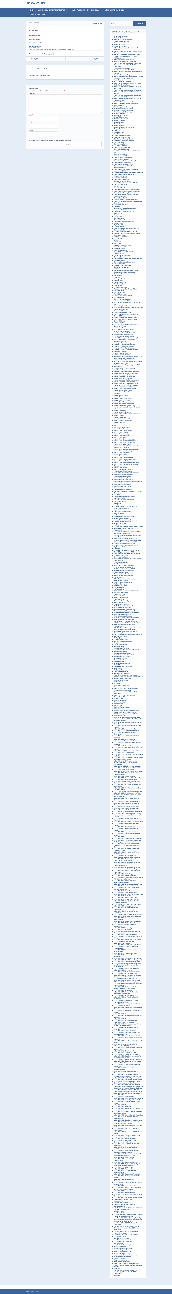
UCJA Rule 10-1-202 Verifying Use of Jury (127, 751)
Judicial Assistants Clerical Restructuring (126, 380)
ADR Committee (119, 58)
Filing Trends (118, 285)
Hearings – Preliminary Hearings (124, 346)
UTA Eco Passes (119, 1211)
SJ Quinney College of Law (122, 663)
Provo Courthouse (119, 602)
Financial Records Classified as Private (125, 289)
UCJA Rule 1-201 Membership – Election (126, 729)
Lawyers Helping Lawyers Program (124, 496)
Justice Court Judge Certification (124, 442)
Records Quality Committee (122, 614)
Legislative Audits (119, 498)
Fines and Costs (119, 290)
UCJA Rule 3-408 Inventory (122, 929)
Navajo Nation (118, 537)
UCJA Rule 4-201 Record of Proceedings (126, 968)
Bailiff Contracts (119, 105)
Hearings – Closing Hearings (122, 343)
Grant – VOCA (118, 328)
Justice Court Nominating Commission (126, 449)
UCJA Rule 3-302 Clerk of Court (124, 896)
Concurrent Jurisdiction (121, 179)
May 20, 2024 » (95, 59)
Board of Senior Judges (121, 115)
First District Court (120, 292)
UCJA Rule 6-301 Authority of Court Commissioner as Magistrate (125, 1141)
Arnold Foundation (119, 80)
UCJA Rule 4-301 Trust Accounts (124, 1014)
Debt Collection (119, 218)
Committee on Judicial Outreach (124, 164)
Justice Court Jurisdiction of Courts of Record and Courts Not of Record (128, 446)
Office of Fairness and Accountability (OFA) (127, 540)
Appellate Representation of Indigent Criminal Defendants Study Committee (128, 77)
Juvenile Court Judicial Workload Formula (126, 473)
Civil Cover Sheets (119, 142)
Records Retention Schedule (123, 616)
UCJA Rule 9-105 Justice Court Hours (125, 1186)
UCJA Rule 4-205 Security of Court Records (127, 1004)
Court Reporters (119, 203)
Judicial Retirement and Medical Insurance (127, 414)
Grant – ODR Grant (120, 316)
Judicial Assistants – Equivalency (124, 375)
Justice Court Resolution (121, 456)
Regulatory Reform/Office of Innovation (126, 617)
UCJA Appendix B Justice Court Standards (127, 717)
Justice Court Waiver (120, 467)
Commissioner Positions (121, 159)
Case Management (120, 134)
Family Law (117, 277)
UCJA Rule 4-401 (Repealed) (122, 1019)
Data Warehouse (119, 216)
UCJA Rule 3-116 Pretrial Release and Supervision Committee (125, 881)
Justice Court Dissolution (122, 434)
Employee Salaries (119, 260)
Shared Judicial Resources (122, 660)
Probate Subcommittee (121, 592)
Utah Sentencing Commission (123, 1241)
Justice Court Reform (120, 454)
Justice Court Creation (121, 432)
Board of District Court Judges (123, 108)
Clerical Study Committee (122, 147)
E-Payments (117, 242)
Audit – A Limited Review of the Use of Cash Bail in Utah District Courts (127, 84)
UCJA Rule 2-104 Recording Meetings (125, 779)
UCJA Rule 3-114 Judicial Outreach (125, 875)
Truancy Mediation (120, 715)
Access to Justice (119, 44)
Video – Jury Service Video (122, 1253)
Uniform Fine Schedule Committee (124, 1204)
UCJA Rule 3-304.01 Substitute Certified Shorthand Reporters (126, 901)
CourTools (117, 206)
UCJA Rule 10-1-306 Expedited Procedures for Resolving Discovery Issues (128, 758)
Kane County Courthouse (122, 488)
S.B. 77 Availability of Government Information (128, 634)
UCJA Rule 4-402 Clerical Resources (125, 1031)
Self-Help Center (119, 646)
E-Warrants (117, 243)
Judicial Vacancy (119, 415)
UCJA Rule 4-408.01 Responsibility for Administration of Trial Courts (126, 1045)
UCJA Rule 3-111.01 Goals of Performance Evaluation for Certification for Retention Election (127, 845)
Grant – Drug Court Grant (122, 306)
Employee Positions (120, 257)
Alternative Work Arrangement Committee (127, 63)
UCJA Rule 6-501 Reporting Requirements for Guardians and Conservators (128, 1151)
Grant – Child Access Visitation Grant (125, 301)
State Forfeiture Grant (121, 671)
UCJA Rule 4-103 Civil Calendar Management (128, 960)
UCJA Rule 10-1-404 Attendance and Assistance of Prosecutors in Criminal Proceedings (125, 762)
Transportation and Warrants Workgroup (126, 710)
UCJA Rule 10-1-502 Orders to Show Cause (127, 766)
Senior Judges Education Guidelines (125, 655)
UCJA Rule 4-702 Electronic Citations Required (128, 1098)
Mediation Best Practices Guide (124, 516)
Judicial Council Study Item (122, 398)
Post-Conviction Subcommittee (124, 570)
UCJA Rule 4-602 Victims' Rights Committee (128, 1078)
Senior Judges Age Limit (121, 648)
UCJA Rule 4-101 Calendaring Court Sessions (128, 958)
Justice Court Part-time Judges (123, 451)
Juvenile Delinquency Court (122, 478)
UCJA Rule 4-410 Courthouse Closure (126, 1051)
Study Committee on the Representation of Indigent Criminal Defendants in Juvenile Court (128, 675)
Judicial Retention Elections (122, 412)
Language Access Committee (123, 489)
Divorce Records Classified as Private (125, 231)
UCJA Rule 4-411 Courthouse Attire (125, 1052)
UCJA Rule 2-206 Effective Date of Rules (126, 806)
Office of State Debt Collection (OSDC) (126, 545)
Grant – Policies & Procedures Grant (125, 317)
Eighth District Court (120, 250)
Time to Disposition (120, 697)
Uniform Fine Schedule (121, 1202)
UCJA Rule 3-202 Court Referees (124, 891)
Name (31, 115)
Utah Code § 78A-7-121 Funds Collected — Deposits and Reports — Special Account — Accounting (127, 1227)
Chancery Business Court (122, 137)
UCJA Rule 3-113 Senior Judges (124, 874)
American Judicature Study (122, 68)
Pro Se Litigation (119, 587)
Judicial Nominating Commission (124, 403)
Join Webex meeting (35, 46)
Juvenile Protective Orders (122, 484)
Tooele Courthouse (120, 702)
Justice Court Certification (122, 429)
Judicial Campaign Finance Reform (124, 387)
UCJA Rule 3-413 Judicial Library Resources (127, 939)
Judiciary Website (119, 422)
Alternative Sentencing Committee (125, 61)
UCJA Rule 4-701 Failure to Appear (124, 1096)
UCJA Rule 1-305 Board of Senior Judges (126, 746)
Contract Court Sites (120, 184)
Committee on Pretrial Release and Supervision (128, 172)
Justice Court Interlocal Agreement (125, 440)
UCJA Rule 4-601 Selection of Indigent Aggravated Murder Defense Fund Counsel (127, 1075)
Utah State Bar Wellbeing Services (124, 1245)
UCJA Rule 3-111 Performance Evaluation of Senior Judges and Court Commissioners (127, 841)
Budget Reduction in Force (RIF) (124, 127)
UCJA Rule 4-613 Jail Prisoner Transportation (128, 1093)
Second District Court (121, 639)
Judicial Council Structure (122, 397)
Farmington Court (119, 279)
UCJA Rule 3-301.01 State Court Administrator (128, 894)
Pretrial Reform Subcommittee (123, 575)
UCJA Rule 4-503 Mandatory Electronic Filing (128, 1059)
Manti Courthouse (119, 513)
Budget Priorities (119, 125)
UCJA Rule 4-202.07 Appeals (123, 990)
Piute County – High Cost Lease (124, 565)
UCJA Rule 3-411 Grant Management (125, 934)
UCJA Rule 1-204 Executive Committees (126, 730)
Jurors (116, 424)
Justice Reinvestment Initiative (123, 469)
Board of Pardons (119, 113)
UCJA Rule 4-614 (119, 1095)
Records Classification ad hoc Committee (126, 612)
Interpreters (118, 366)
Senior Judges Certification (122, 653)
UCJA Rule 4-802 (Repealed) (122, 1105)
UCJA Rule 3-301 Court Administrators (126, 892)
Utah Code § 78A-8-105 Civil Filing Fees (126, 1234)
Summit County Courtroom (122, 678)
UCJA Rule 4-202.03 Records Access (125, 973)
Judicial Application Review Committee (126, 373)
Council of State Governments (123, 188)
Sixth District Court (120, 661)
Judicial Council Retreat (121, 395)
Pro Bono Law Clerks (120, 585)
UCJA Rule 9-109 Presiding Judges (124, 1192)
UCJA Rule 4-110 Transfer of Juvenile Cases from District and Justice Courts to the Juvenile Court (127, 964)
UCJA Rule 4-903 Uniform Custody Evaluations (128, 1115)
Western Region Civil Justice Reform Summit (128, 1265)
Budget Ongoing (119, 122)
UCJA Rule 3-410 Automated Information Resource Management (127, 932)
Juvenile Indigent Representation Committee (128, 481)
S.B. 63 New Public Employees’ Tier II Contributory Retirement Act (125, 632)
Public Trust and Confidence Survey (125, 606)
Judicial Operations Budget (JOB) (124, 405)
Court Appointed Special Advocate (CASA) (127, 189)
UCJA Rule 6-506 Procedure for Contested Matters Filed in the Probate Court (127, 1154)
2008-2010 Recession (121, 36)
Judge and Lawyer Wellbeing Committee (126, 371)
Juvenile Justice (119, 483)
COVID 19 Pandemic (120, 210)
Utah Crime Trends (120, 1236)
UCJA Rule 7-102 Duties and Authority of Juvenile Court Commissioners (127, 1164)
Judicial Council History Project (123, 390)
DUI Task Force (118, 238)
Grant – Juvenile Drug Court (122, 312)
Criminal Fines (118, 213)
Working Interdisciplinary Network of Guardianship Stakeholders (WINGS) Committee (125, 1271)
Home (31, 10)
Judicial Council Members (114, 10)
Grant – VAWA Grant (120, 326)
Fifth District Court (120, 284)
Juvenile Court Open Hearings (123, 474)
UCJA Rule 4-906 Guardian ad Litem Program (128, 1120)
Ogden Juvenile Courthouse (122, 547)
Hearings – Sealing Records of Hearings (126, 349)
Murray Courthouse (120, 523)
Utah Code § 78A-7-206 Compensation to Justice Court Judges (127, 1232)
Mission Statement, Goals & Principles (126, 520)
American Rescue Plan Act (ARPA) (124, 70)
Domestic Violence (120, 235)
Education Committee (121, 247)
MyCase (116, 525)
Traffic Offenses (119, 703)
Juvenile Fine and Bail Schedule (123, 479)
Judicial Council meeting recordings (52, 10)
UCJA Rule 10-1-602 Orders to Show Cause (127, 768)
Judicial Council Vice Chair (122, 400)
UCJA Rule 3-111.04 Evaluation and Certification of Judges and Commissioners (127, 856)
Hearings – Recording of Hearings (124, 348)
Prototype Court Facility (121, 601)
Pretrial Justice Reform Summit (123, 574)
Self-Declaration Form (120, 644)
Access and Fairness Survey (122, 41)
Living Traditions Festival (121, 508)
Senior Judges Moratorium (122, 656)
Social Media (118, 668)
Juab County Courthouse (122, 370)
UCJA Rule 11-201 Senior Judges (124, 769)
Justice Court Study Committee (124, 461)
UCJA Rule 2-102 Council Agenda (124, 776)
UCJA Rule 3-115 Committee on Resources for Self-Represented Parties (128, 878)
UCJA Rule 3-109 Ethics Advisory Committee (128, 838)
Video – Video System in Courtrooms (125, 1255)
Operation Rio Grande (121, 555)
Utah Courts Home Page (32, 1291)
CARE (116, 130)
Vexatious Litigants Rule (121, 1250)
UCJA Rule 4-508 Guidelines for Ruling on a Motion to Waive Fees (127, 1062)
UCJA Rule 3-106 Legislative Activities (126, 832)
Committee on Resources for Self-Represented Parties (124, 175)
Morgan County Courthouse (122, 521)
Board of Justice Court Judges (123, 110)
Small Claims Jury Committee (123, 666)
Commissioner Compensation (123, 157)
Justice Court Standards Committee (125, 459)
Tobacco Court (118, 698)
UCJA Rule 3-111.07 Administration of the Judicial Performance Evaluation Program (127, 868)
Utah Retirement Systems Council (124, 1240)
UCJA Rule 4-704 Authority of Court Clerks (127, 1100)
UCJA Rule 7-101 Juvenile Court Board (126, 1162)
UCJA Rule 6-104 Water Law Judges (125, 1138)
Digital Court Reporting (121, 225)
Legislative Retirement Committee (124, 499)
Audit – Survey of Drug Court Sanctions (126, 103)
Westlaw (116, 1267)
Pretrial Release (119, 577)
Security (116, 643)
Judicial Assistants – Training (123, 378)
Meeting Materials (34, 35)
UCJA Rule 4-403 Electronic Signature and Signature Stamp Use (127, 1033)
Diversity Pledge (119, 226)
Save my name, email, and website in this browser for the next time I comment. (50, 140)
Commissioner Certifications (123, 156)
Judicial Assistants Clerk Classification (126, 383)
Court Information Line (121, 198)
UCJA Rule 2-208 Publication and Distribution (128, 811)
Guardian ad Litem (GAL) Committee (125, 333)
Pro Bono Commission (121, 584)
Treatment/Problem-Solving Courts (125, 712)
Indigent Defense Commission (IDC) (125, 360)
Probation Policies (119, 596)
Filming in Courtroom (120, 287)
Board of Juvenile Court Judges (123, 112)
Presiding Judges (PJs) (121, 572)
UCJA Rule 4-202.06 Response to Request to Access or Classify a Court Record (128, 987)
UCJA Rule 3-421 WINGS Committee (125, 953)
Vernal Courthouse (120, 1246)
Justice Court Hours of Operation (124, 439)
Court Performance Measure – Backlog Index (128, 201)
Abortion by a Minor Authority (123, 39)
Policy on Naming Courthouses (123, 567)
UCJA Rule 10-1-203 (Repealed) (124, 752)
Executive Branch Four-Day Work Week (126, 270)
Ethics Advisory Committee (122, 265)
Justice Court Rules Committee (123, 457)
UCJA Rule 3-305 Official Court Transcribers (127, 904)
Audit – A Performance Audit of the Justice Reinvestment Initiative (127, 96)
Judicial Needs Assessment (122, 402)
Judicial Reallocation (120, 410)
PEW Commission (119, 564)
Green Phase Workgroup (121, 331)
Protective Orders (119, 599)
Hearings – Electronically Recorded (124, 344)
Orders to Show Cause (121, 557)
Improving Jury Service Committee (124, 358)
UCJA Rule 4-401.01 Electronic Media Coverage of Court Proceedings (125, 1021)
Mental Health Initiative (121, 518)
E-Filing (116, 240)
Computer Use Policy (120, 177)
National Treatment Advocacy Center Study (127, 535)
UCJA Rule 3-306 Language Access (125, 906)
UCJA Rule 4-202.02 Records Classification (127, 972)
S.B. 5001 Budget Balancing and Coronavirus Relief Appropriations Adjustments (127, 628)
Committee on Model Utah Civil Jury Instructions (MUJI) (125, 166)
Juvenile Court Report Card (122, 476)
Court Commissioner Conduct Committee (127, 191)
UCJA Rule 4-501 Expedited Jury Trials (126, 1054)
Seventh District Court (121, 658)
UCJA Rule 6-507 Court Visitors (124, 1157)
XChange (117, 1275)
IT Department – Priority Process (124, 368)
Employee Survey (119, 263)
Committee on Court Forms (122, 162)
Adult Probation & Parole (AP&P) (124, 59)
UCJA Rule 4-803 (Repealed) (122, 1106)
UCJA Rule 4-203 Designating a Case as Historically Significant (126, 1001)
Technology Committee (121, 685)
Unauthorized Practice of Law (123, 1199)
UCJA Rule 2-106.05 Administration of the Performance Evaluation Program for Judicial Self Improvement (127, 794)
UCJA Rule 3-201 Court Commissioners (126, 886)
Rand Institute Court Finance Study (125, 609)
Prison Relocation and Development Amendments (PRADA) (125, 579)
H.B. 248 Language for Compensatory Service (128, 338)
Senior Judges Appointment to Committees (127, 650)
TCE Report (117, 683)
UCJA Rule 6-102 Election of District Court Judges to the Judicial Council (127, 1136)
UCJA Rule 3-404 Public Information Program (128, 923)
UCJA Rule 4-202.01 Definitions (124, 970)
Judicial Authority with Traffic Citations (126, 385)
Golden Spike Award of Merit (123, 296)
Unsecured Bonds (119, 1206)
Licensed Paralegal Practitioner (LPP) (125, 506)
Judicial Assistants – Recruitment (124, 376)
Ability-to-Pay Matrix (120, 38)
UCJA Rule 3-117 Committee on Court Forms (128, 884)
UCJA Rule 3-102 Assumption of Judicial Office (128, 821)
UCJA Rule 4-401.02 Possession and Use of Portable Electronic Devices (127, 1024)
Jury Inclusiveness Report (122, 427)
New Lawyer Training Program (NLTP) (125, 538)
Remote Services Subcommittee (124, 619)
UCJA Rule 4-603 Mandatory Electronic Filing (128, 1079)
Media (116, 515)
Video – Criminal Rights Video (123, 1251)
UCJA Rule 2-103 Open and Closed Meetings (128, 778)
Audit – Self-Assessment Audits (124, 102)
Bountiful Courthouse (121, 117)
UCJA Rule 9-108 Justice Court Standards (127, 1191)
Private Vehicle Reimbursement (123, 582)
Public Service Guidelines (121, 604)
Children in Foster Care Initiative (124, 140)
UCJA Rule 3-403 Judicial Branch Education (127, 921)
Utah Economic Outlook (121, 1238)
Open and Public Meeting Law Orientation (127, 553)
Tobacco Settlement (120, 700)
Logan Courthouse (120, 510)
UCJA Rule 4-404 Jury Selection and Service (127, 1036)
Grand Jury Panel (119, 297)
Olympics (117, 548)
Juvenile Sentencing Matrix (122, 486)
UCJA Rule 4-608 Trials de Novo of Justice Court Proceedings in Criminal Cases (127, 1082)
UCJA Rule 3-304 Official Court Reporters (127, 899)
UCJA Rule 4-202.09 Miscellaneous (125, 995)
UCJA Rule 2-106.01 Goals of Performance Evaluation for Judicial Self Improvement (127, 782)
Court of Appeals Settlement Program (126, 199)
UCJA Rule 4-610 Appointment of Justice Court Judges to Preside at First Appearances (128, 1090)
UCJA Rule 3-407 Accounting (123, 928)
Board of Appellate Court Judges (124, 107)
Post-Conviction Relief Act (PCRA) (124, 569)
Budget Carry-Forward (121, 118)
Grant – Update (119, 322)
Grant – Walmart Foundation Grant (124, 329)
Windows (117, 1268)
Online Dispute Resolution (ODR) (124, 552)
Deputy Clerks (118, 223)
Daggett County (119, 215)
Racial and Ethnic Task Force (122, 607)
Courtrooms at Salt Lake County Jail (125, 208)
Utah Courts (97, 23)
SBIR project (118, 638)
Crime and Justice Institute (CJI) (124, 211)
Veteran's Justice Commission (123, 1248)
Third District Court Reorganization (125, 695)
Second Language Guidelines (123, 641)
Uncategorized (49, 54)
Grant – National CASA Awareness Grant (127, 314)
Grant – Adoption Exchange (122, 299)
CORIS (116, 186)
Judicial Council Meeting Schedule (85, 10)
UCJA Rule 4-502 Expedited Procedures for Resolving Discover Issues (127, 1056)
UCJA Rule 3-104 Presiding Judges (124, 827)
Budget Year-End (119, 129)
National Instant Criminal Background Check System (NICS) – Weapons (127, 532)
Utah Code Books (119, 1213)
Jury (115, 425)
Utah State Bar (118, 1243)
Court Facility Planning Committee (124, 193)
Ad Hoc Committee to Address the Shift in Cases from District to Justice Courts (127, 55)
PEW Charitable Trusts (121, 562)
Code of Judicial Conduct (121, 149)
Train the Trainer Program (122, 707)
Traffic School (118, 705)
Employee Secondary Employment (124, 262)
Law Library (117, 494)
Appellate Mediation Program (123, 75)
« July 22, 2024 (34, 59)
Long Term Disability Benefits (123, 511)
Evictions (117, 269)
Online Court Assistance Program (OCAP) (127, 550)
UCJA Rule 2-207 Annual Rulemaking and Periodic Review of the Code (126, 809)
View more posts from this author (39, 75)
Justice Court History (120, 437)
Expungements (118, 275)
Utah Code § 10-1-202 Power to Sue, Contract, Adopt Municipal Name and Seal (128, 1215)
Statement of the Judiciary (122, 673)
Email (30, 123)
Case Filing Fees (119, 132)
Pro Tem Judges (119, 589)
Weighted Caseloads (120, 1260)
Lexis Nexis (117, 503)
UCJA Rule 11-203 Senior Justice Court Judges (128, 771)
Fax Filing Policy (118, 280)
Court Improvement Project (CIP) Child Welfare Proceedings (126, 195)
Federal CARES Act (120, 282)
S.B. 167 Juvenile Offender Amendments (126, 621)
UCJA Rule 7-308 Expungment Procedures (127, 1174)
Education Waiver (119, 248)
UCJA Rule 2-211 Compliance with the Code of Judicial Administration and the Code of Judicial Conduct (128, 814)
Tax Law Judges (119, 682)
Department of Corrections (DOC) (124, 221)
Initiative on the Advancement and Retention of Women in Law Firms (128, 362)
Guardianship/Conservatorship (123, 334)
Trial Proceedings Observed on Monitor (126, 714)
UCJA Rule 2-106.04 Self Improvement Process (128, 791)
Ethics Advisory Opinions (121, 267)
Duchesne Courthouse (121, 236)
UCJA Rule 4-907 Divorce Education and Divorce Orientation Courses (126, 1122)
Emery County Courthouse (122, 255)
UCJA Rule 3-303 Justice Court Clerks (126, 897)
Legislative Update (120, 501)
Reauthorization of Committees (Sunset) (126, 611)
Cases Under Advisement (122, 135)
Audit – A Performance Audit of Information (127, 90)
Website (31, 130)
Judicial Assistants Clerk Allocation (125, 381)
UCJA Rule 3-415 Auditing (122, 943)
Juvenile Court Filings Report (123, 471)
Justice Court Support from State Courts (126, 462)
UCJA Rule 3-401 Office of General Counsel (127, 916)
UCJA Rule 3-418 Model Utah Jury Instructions (128, 945)
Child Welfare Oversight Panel (123, 139)
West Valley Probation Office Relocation (126, 1263)
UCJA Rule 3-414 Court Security (124, 941)
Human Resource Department (123, 353)
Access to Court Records (122, 43)
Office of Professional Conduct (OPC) (125, 542)
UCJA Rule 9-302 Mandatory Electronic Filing (128, 1197)
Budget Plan (118, 124)
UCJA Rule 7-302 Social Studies (123, 1167)
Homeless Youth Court (121, 351)
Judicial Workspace (120, 417)
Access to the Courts (120, 46)
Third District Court (120, 687)
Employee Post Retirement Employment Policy (128, 258)
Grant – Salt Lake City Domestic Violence (126, 319)
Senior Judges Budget (121, 651)
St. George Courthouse (121, 670)
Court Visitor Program (121, 204)
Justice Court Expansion (121, 435)
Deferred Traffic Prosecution (123, 220)
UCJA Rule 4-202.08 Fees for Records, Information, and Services (126, 992)
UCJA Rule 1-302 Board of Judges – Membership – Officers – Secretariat (125, 740)
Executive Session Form (36, 43)
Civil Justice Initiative (120, 145)
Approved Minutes (34, 39)
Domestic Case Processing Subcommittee (127, 233)
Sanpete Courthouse (120, 636)
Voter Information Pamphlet (122, 1256)
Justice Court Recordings (122, 452)
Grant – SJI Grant (119, 321)
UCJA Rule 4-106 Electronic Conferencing (127, 961)
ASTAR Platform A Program (122, 81)
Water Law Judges (119, 1258)
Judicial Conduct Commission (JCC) (125, 388)
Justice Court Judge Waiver (122, 444)
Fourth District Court (120, 294)
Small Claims (117, 665)
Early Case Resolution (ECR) (122, 245)
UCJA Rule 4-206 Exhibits (122, 1005)
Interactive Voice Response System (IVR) (127, 365)
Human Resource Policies (122, 355)
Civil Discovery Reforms (121, 144)
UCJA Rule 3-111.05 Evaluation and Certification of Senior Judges (125, 859)
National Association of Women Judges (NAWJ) (128, 526)
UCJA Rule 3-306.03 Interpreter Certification (128, 914)
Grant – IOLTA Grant (120, 311)
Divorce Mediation (119, 230)
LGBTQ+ (116, 505)
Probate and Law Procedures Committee (126, 591)
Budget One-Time (119, 120)
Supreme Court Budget (121, 680)
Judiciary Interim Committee (122, 419)
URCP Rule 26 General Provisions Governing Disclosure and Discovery (128, 1208)
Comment (32, 93)
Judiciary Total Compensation (123, 420)
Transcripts (117, 709)
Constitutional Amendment (122, 181)
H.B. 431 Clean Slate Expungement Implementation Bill (124, 340)
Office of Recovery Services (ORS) (124, 543)
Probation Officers (120, 594)
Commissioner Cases (120, 154)
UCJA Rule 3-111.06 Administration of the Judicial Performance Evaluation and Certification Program (127, 863)
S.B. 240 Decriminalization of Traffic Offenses (128, 623)
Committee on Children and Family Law (126, 161)
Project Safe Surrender (121, 597)
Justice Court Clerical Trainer (123, 430)
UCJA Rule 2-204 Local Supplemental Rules (127, 801)
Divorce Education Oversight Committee (126, 228)
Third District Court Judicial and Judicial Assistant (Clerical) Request (126, 689)
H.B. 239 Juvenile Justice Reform (124, 336)
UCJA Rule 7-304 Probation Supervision (126, 1169)
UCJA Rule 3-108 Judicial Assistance (125, 837)
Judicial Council (36, 3)
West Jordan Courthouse (122, 1261)
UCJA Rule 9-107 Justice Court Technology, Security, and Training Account (127, 1188)
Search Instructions (37, 14)
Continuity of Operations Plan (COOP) (126, 183)
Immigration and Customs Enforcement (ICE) (128, 356)
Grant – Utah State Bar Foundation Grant (127, 324)
